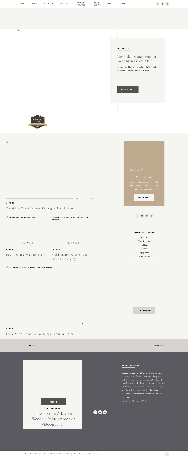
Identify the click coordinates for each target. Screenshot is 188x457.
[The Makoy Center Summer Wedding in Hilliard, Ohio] (67, 70)
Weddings (144, 245)
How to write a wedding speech (26, 254)
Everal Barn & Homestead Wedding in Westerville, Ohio (40, 334)
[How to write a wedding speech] (27, 229)
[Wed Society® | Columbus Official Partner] (37, 129)
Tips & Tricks (144, 241)
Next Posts (159, 345)
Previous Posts (30, 345)
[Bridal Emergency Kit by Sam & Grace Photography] (73, 229)
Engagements (144, 253)
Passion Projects (144, 257)
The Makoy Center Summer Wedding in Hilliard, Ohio (39, 208)
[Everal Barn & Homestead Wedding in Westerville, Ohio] (50, 295)
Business (144, 237)
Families (144, 249)
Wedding (10, 203)
